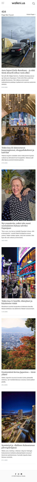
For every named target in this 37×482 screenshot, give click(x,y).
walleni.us (18, 3)
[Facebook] (16, 474)
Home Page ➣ (31, 14)
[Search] (33, 3)
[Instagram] (18, 474)
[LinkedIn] (21, 474)
